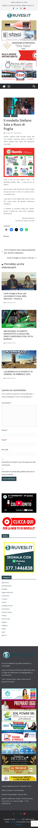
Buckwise (31, 211)
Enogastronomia (7, 606)
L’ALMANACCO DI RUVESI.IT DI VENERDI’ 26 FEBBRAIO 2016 (18, 373)
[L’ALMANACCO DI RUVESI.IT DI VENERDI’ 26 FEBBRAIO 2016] (19, 352)
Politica (4, 615)
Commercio (5, 596)
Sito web (5, 449)
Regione (4, 622)
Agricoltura (5, 582)
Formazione (6, 609)
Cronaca (4, 599)
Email (4, 440)
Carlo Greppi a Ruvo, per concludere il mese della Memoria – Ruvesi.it (15, 296)
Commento (7, 403)
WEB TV (4, 635)
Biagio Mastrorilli (7, 592)
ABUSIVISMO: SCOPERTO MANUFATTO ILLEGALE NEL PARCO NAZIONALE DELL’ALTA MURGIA (18, 335)
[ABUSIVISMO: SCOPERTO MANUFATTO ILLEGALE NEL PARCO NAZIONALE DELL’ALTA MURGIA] (19, 311)
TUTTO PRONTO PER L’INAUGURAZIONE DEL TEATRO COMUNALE (19, 251)
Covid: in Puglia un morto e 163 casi (20, 258)
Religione (5, 625)
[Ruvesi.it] (4, 86)
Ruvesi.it (31, 218)
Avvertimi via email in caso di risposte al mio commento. (19, 463)
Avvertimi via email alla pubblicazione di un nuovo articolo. (18, 473)
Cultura (14, 115)
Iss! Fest (31, 221)
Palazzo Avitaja (7, 612)
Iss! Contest (8, 139)
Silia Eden (18, 133)
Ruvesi (4, 629)
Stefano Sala (13, 141)
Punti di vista (6, 619)
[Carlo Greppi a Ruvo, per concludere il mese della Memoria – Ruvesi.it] (19, 273)
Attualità (6, 115)
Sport (3, 632)
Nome (5, 430)
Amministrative (6, 586)
